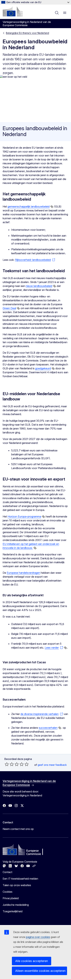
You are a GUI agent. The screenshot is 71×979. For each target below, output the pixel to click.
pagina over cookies (38, 937)
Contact (7, 872)
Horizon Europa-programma (24, 516)
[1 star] (6, 764)
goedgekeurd (43, 368)
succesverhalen (48, 727)
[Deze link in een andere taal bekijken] (51, 206)
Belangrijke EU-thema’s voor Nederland (27, 33)
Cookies (7, 891)
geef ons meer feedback (52, 764)
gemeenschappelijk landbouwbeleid (29, 206)
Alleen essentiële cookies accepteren (40, 970)
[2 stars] (9, 764)
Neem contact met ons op (18, 829)
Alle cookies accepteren (31, 961)
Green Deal (9, 308)
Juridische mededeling (16, 904)
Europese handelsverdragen (23, 572)
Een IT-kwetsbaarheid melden (20, 878)
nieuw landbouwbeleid (39, 286)
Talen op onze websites (17, 885)
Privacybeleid (11, 898)
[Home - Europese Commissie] (13, 11)
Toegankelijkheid (12, 911)
